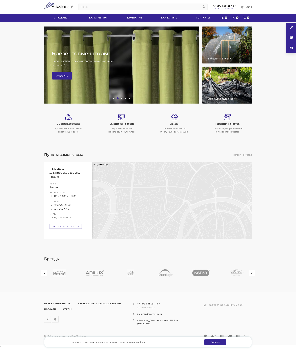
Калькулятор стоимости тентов (99, 303)
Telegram (47, 319)
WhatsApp (55, 319)
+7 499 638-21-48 (223, 5)
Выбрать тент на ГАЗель (71, 70)
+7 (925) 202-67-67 (60, 208)
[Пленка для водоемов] (227, 85)
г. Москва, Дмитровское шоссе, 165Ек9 (64, 172)
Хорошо (215, 342)
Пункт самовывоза (57, 303)
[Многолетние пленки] (227, 45)
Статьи (67, 309)
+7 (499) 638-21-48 (60, 204)
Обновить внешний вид (84, 58)
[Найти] (204, 7)
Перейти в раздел (242, 155)
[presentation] (44, 273)
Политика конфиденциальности (226, 305)
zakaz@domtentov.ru (61, 217)
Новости (50, 309)
